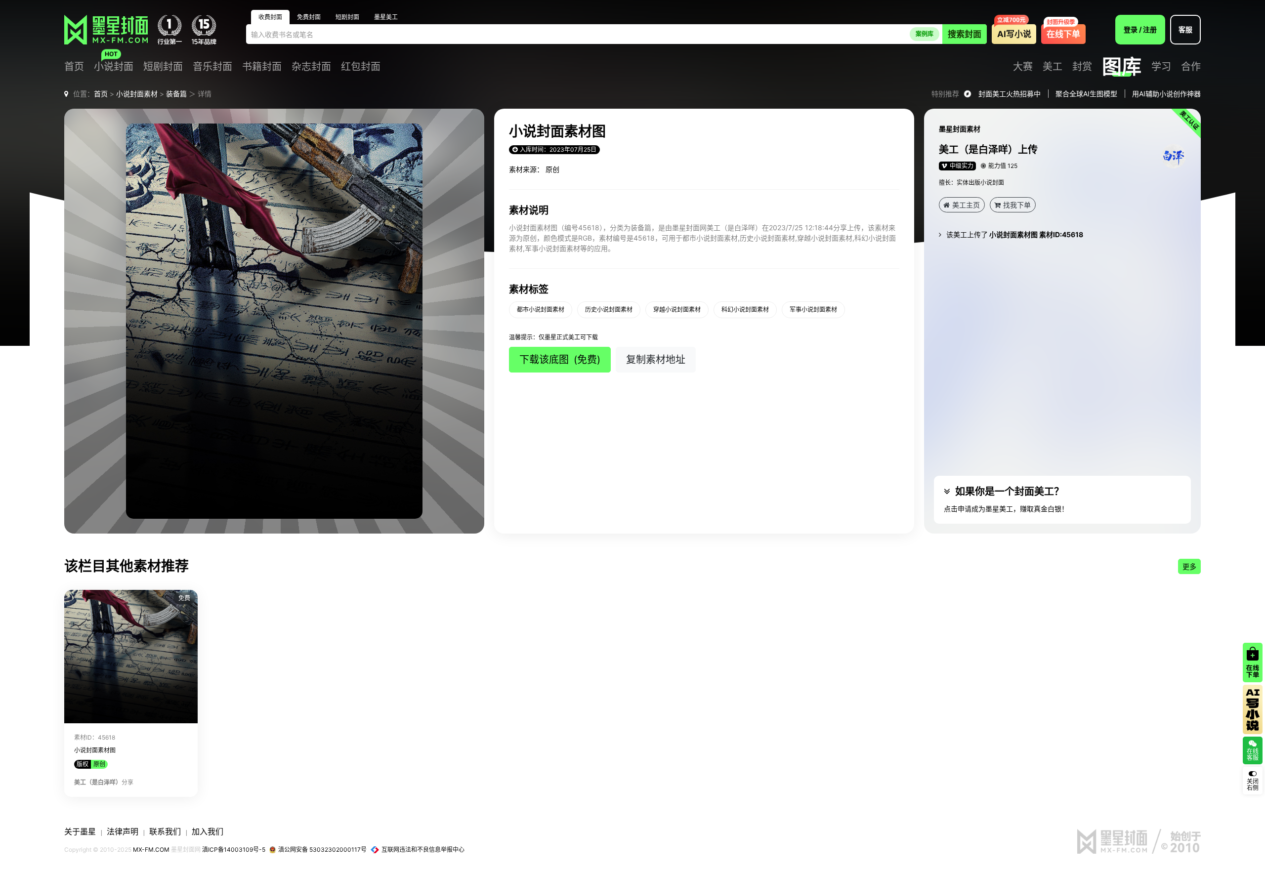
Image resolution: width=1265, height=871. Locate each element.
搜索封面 (964, 34)
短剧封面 (163, 66)
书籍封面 (262, 66)
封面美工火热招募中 (1009, 93)
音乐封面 (212, 66)
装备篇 (176, 93)
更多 (1189, 566)
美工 (1052, 66)
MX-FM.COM (151, 849)
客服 (1185, 29)
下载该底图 (559, 360)
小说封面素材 (137, 93)
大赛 (1023, 66)
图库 (1121, 67)
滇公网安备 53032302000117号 (322, 849)
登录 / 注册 (1140, 29)
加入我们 (207, 831)
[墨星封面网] (106, 29)
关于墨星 (80, 831)
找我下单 (1017, 205)
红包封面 (360, 66)
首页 (74, 66)
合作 (1191, 66)
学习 (1161, 66)
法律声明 (122, 831)
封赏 (1082, 66)
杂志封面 (311, 66)
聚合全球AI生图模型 (1086, 93)
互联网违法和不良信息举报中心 (422, 849)
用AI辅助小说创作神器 (1166, 93)
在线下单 (1063, 34)
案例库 (924, 34)
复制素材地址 (655, 360)
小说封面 (113, 66)
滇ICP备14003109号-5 (233, 849)
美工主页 (966, 205)
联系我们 (165, 831)
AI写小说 (1014, 34)
